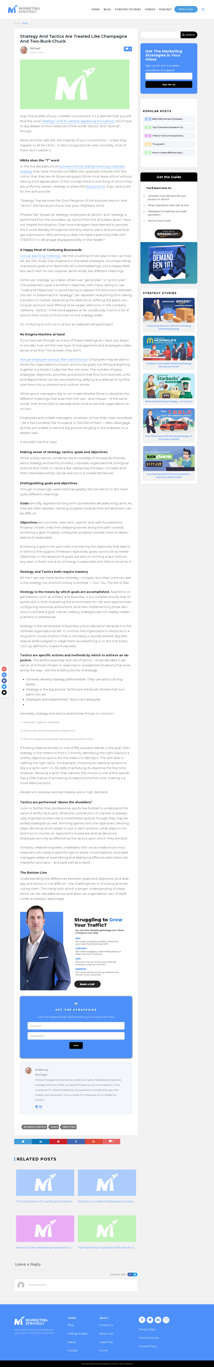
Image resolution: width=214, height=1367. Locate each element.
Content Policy (148, 1346)
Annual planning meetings (40, 256)
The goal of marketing (160, 144)
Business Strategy (35, 1127)
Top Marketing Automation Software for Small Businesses (116, 1247)
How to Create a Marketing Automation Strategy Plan (52, 1247)
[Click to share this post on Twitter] (4, 686)
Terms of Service (149, 1337)
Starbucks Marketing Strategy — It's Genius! (168, 401)
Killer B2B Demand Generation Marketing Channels (168, 119)
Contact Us (106, 1325)
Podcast (165, 9)
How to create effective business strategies (168, 152)
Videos (150, 9)
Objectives (68, 1127)
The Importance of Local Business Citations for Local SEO (54, 1201)
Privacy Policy (147, 1329)
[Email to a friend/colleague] (4, 692)
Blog (107, 9)
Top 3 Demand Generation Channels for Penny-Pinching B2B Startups (168, 127)
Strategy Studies (128, 9)
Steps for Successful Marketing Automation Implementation (118, 1201)
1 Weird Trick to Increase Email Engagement (168, 135)
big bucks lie (95, 186)
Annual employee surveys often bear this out (54, 359)
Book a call (186, 9)
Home (95, 9)
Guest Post (106, 1342)
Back (25, 23)
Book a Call (106, 1333)
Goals (54, 1127)
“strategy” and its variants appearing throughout (77, 121)
